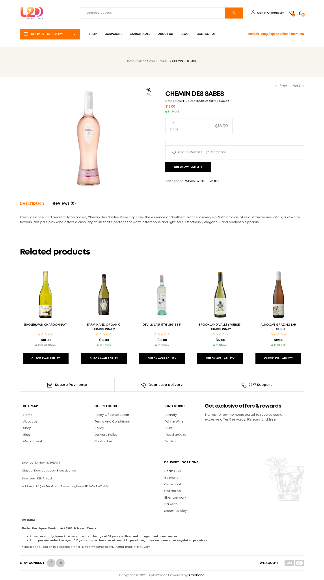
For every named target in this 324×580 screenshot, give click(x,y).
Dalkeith (171, 504)
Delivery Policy (105, 435)
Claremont (172, 484)
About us (30, 421)
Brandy (171, 415)
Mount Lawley (175, 511)
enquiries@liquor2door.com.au (276, 34)
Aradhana (196, 575)
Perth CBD (172, 471)
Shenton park (175, 497)
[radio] (199, 126)
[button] (148, 92)
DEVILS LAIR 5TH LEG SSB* (162, 325)
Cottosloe (172, 491)
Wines (141, 61)
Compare (218, 152)
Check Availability (188, 167)
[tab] (34, 203)
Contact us (103, 441)
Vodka (170, 441)
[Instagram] (60, 563)
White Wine (174, 421)
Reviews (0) (64, 203)
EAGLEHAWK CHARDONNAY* (45, 325)
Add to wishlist (190, 152)
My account (32, 441)
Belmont (171, 478)
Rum (168, 428)
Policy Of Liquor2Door (111, 415)
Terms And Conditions (112, 421)
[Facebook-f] (51, 563)
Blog (26, 435)
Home (130, 61)
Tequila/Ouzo (175, 435)
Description (32, 203)
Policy (99, 428)
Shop (27, 428)
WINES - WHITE (159, 61)
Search (234, 13)
